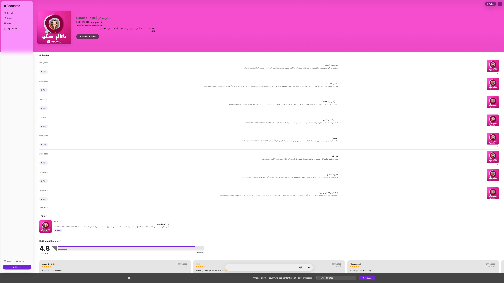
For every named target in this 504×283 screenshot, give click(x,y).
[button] (17, 13)
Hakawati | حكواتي (88, 21)
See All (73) (44, 207)
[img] (12, 6)
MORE (153, 31)
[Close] (129, 278)
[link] (45, 55)
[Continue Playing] (304, 267)
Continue (367, 278)
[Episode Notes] (300, 267)
